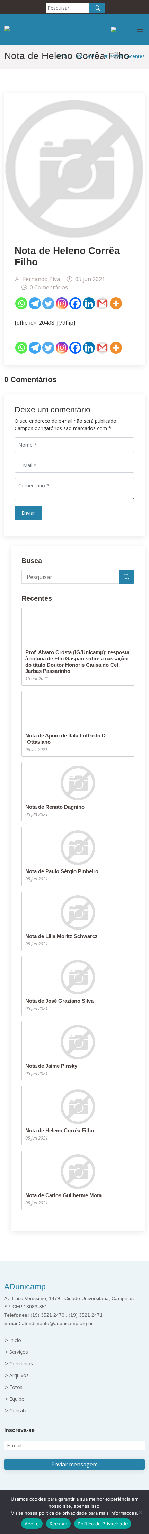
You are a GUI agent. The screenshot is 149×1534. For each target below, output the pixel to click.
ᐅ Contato (16, 1410)
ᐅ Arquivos (16, 1375)
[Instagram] (62, 303)
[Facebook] (75, 303)
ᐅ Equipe (14, 1399)
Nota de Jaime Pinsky (51, 1066)
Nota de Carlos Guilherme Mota (63, 1195)
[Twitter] (48, 303)
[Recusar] (140, 1512)
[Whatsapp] (21, 303)
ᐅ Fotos (13, 1387)
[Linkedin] (89, 303)
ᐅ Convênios (18, 1363)
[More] (116, 303)
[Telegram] (35, 303)
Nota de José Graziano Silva (59, 1001)
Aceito (32, 1523)
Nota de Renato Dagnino (55, 807)
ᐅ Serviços (16, 1352)
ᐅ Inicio (12, 1340)
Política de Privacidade (103, 1523)
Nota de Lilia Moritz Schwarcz (61, 936)
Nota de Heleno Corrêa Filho (59, 1130)
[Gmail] (102, 303)
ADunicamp (25, 1286)
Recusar (59, 1523)
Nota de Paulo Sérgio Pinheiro (61, 871)
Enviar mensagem (74, 1464)
